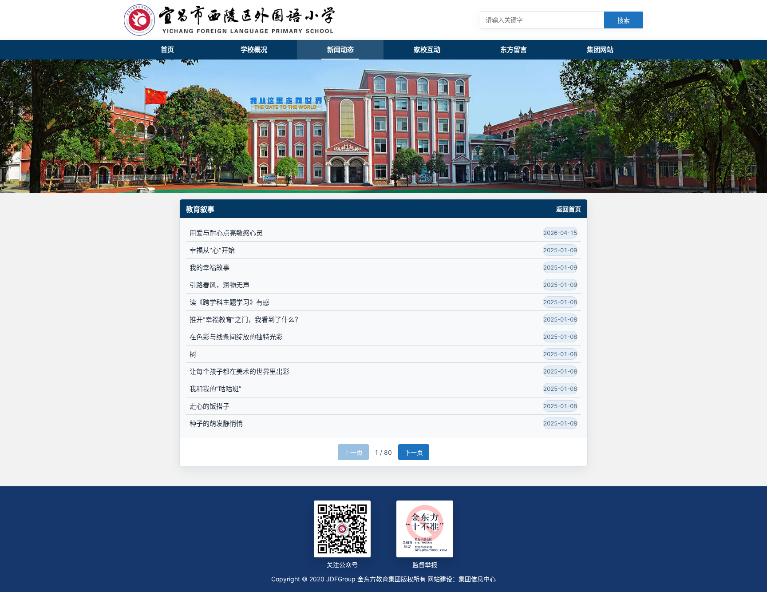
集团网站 (600, 49)
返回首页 (568, 209)
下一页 (413, 452)
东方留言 (513, 49)
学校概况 (254, 49)
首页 (167, 49)
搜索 (623, 20)
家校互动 (427, 49)
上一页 (353, 452)
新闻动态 (340, 49)
